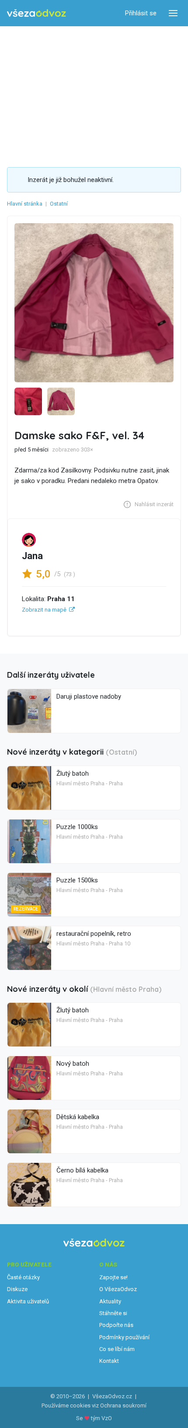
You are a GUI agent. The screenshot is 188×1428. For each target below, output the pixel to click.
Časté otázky (23, 1277)
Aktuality (110, 1301)
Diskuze (17, 1289)
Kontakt (109, 1361)
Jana (32, 555)
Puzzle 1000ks (77, 827)
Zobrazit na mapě (44, 609)
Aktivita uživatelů (28, 1301)
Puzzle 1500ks (77, 880)
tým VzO (101, 1418)
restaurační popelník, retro (93, 934)
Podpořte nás (116, 1325)
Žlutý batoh (72, 773)
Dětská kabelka (77, 1117)
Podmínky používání (124, 1337)
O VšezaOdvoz (118, 1289)
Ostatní (59, 203)
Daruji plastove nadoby (88, 696)
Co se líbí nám (117, 1349)
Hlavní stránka (24, 203)
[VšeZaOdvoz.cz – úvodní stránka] (36, 13)
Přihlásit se (141, 13)
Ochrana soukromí (123, 1405)
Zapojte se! (113, 1277)
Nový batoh (72, 1064)
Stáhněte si (113, 1313)
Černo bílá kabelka (82, 1170)
